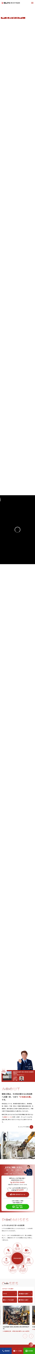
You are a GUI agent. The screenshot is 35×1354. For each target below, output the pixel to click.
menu (32, 2)
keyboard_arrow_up (31, 1345)
